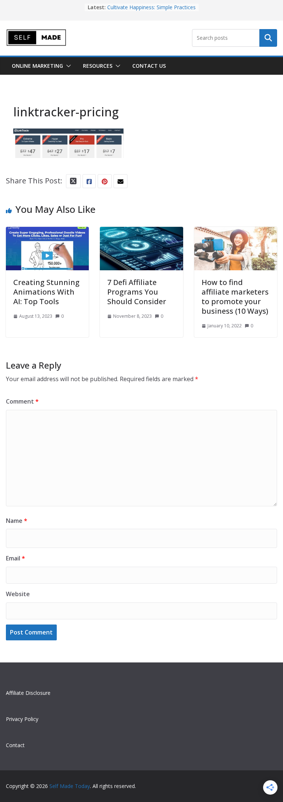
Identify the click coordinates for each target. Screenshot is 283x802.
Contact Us (149, 65)
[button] (67, 66)
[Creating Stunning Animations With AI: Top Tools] (47, 233)
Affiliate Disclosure (28, 692)
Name (16, 521)
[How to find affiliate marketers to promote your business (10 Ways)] (235, 233)
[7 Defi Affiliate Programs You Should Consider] (141, 233)
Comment (22, 401)
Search (268, 38)
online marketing (37, 65)
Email (15, 558)
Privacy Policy (22, 718)
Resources (97, 65)
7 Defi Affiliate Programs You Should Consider (136, 291)
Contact (15, 745)
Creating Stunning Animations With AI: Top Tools (46, 291)
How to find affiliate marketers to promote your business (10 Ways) (235, 296)
